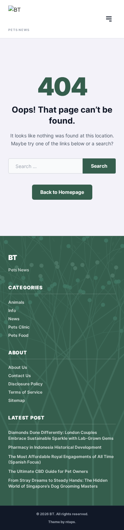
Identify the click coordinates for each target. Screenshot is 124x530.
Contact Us (19, 375)
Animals (16, 302)
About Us (17, 367)
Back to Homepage (62, 192)
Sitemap (16, 400)
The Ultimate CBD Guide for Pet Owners (48, 471)
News (14, 318)
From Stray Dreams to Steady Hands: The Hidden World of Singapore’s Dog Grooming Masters (57, 483)
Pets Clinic (19, 327)
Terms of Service (25, 392)
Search (99, 166)
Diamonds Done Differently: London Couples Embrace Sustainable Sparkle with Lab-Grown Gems (61, 435)
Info (12, 310)
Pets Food (18, 335)
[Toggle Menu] (109, 19)
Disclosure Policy (25, 383)
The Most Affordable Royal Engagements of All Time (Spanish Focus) (61, 459)
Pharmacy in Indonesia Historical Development (55, 447)
